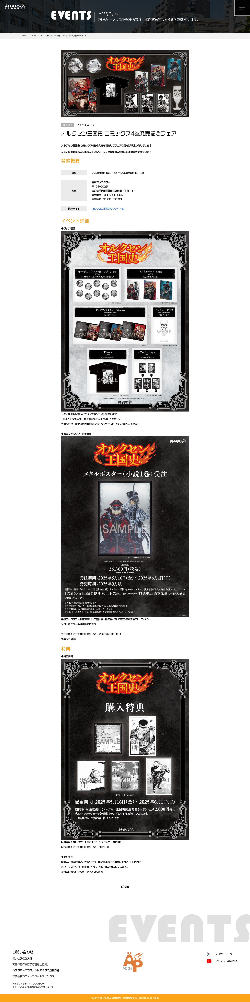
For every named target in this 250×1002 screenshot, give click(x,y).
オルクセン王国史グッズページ (108, 208)
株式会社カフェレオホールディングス (33, 976)
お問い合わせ (22, 952)
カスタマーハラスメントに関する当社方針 (35, 970)
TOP (24, 35)
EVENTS (35, 35)
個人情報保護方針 (22, 958)
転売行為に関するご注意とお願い (30, 964)
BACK (125, 887)
